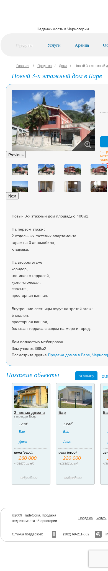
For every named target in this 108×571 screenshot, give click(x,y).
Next (12, 196)
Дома (63, 66)
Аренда (82, 45)
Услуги (54, 45)
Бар (22, 432)
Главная (22, 66)
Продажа (24, 45)
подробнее (28, 478)
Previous (16, 154)
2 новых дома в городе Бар (29, 414)
